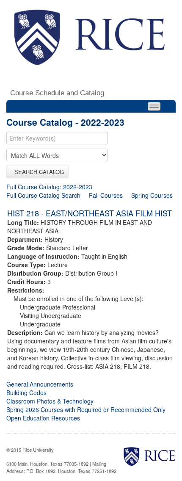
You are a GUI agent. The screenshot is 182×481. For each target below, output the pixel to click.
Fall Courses (106, 195)
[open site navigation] (154, 106)
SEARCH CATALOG (37, 172)
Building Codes (26, 392)
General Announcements (39, 384)
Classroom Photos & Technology (50, 401)
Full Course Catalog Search (43, 195)
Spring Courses (152, 195)
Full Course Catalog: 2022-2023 (49, 186)
